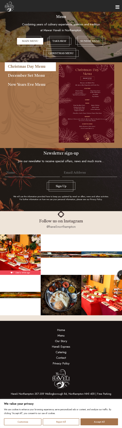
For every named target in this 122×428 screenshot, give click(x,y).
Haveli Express (61, 346)
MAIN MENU (30, 41)
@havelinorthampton (61, 226)
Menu (117, 7)
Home (61, 330)
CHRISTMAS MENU (61, 53)
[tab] (30, 66)
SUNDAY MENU (90, 41)
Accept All (99, 421)
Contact (61, 357)
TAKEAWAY (59, 41)
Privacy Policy (96, 199)
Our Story (61, 341)
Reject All (61, 421)
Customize (22, 421)
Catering (61, 352)
